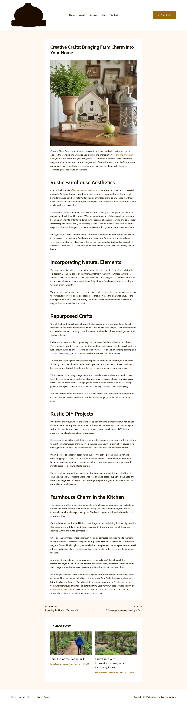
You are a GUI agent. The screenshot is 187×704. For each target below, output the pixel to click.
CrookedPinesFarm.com (61, 589)
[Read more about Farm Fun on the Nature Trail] (71, 643)
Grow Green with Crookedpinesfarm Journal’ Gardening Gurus (110, 663)
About (82, 15)
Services (93, 15)
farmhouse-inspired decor (85, 190)
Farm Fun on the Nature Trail (67, 659)
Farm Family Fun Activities (61, 664)
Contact (114, 15)
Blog (104, 15)
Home (72, 15)
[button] (164, 15)
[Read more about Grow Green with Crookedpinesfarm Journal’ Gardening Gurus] (116, 643)
